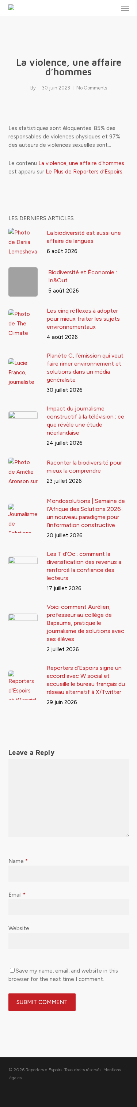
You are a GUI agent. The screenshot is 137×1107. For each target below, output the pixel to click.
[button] (125, 8)
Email (17, 895)
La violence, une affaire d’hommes (81, 163)
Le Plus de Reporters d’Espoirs (84, 171)
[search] (110, 8)
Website (18, 928)
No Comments (91, 88)
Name (18, 861)
